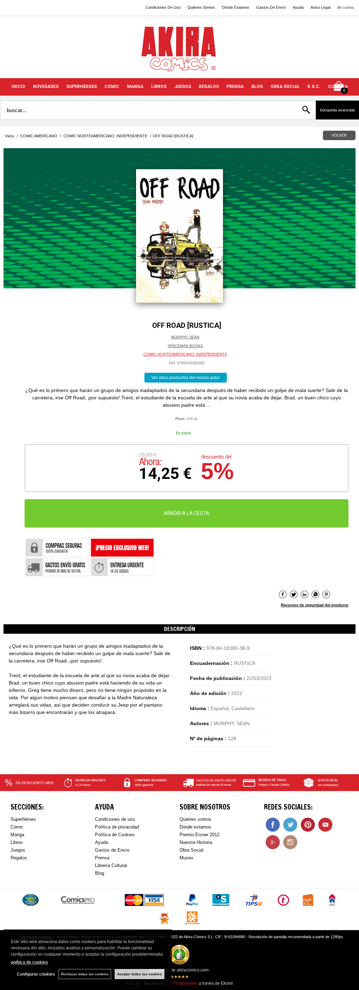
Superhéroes (23, 819)
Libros (17, 842)
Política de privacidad (117, 827)
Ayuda (298, 7)
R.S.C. (313, 86)
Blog (99, 873)
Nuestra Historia (196, 842)
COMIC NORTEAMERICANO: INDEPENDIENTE (185, 354)
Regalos (19, 857)
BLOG (257, 86)
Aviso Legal (320, 7)
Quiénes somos (195, 819)
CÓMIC (111, 86)
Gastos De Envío (271, 7)
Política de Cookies (115, 834)
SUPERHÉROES (81, 86)
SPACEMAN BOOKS (185, 346)
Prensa (102, 857)
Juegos (18, 850)
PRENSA (235, 86)
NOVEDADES (46, 86)
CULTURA (338, 86)
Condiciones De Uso (163, 7)
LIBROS (159, 86)
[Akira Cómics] (179, 51)
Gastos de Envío (112, 850)
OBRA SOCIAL (285, 86)
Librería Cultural (111, 865)
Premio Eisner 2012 (199, 834)
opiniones (181, 983)
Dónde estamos (195, 827)
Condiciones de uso (115, 819)
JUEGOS (182, 86)
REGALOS (209, 86)
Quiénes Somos (201, 7)
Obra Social (191, 850)
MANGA (135, 86)
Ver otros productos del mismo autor (185, 377)
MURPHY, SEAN (185, 337)
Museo (186, 857)
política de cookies (29, 962)
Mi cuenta (345, 7)
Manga (17, 834)
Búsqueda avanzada (337, 110)
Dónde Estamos (235, 7)
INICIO (18, 86)
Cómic (17, 827)
